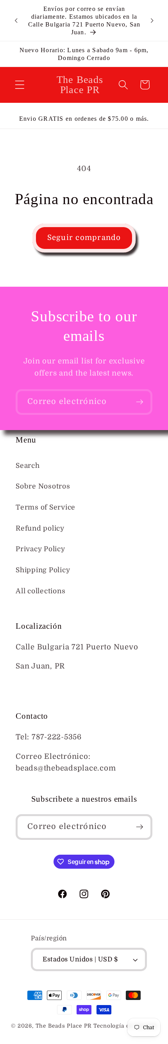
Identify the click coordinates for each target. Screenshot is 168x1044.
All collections (40, 591)
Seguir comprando (84, 237)
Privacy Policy (40, 549)
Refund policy (40, 528)
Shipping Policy (43, 570)
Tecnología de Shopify (125, 1026)
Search (28, 465)
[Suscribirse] (139, 402)
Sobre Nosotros (43, 486)
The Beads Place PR (64, 1026)
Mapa (26, 685)
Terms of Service (45, 507)
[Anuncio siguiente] (152, 20)
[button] (19, 84)
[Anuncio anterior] (16, 20)
